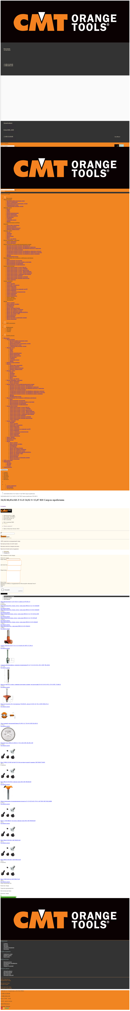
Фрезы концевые (11, 316)
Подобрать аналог (5, 608)
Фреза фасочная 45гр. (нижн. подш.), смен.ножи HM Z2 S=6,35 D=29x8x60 (20, 609)
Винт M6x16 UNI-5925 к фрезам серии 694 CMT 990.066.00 (16, 781)
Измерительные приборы (13, 222)
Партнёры (6, 964)
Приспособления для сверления (15, 263)
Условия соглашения (9, 947)
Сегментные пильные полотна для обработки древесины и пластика (24, 252)
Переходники (10, 236)
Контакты (6, 479)
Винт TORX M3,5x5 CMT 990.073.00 (10, 879)
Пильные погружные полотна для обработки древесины (21, 247)
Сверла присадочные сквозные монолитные (18, 278)
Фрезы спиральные (11, 319)
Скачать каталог (10, 335)
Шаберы (9, 255)
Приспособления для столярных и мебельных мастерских (18, 258)
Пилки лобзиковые (11, 241)
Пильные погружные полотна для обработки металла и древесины (24, 248)
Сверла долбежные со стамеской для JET (17, 289)
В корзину (3, 536)
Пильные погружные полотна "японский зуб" (18, 245)
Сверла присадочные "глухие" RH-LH (16, 267)
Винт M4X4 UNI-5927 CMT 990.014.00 (11, 859)
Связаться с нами (8, 954)
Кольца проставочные (12, 215)
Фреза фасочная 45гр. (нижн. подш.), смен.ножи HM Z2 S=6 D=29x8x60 (19, 622)
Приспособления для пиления (14, 260)
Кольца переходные (12, 214)
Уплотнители (10, 300)
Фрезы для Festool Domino (13, 308)
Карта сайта (7, 956)
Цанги (8, 237)
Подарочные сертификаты (10, 963)
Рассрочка (6, 476)
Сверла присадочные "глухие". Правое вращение (19, 272)
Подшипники (10, 217)
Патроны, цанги (8, 230)
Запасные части (8, 207)
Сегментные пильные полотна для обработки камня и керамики (23, 253)
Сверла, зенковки (8, 281)
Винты (8, 209)
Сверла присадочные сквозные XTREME (17, 277)
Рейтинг (3, 585)
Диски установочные (12, 202)
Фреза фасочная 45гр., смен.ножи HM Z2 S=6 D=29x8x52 (15, 626)
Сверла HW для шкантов (13, 285)
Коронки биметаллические (13, 228)
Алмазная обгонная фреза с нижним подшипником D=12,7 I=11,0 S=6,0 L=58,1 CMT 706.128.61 (25, 665)
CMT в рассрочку (10, 323)
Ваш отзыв (3, 582)
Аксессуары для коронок (13, 225)
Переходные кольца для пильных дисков (17, 203)
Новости (6, 477)
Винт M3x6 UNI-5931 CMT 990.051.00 (10, 840)
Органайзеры (10, 306)
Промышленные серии (12, 205)
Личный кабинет (8, 971)
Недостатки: (4, 570)
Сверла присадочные (9, 266)
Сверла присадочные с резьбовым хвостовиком (19, 274)
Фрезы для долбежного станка (14, 310)
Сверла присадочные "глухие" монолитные (18, 270)
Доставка (9, 463)
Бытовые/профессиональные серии (16, 200)
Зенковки (9, 282)
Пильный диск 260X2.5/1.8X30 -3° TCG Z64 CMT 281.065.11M (17, 743)
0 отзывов (3, 506)
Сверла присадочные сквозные (15, 275)
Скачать (9, 465)
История (9, 464)
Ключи (8, 211)
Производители (8, 962)
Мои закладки (7, 973)
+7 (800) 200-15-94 (8, 65)
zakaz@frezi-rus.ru (5, 1003)
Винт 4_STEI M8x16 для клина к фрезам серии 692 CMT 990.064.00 (18, 820)
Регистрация (7, 48)
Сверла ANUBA (11, 283)
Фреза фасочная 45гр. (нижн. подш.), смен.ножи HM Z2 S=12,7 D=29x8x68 (20, 605)
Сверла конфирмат (11, 290)
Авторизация (7, 50)
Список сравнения (11, 125)
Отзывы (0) (6, 552)
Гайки (8, 210)
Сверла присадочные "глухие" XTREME (17, 268)
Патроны (9, 234)
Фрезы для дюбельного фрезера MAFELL (17, 312)
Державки (9, 233)
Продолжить (4, 593)
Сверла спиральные (12, 293)
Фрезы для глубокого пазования (15, 309)
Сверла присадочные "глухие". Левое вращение (19, 271)
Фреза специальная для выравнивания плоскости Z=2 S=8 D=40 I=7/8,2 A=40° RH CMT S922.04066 (26, 801)
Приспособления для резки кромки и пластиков (19, 262)
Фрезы (5, 301)
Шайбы (8, 221)
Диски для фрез (11, 302)
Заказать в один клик (6, 538)
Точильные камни (11, 298)
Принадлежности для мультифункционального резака (17, 244)
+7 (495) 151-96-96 (8, 64)
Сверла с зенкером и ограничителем (16, 291)
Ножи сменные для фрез (13, 304)
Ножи (8, 259)
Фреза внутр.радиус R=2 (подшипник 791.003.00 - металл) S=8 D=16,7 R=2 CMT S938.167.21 (25, 704)
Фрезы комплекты (11, 315)
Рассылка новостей (8, 975)
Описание (6, 551)
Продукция (9, 198)
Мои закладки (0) (11, 124)
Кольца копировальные (13, 213)
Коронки (6, 224)
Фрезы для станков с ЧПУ (13, 313)
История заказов (8, 972)
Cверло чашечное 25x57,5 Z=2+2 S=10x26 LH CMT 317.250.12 (17, 645)
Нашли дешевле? (8, 526)
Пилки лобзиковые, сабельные (11, 240)
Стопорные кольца (11, 220)
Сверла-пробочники (12, 296)
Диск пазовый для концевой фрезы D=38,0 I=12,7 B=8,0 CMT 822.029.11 (19, 723)
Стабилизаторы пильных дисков (15, 206)
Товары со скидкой (8, 966)
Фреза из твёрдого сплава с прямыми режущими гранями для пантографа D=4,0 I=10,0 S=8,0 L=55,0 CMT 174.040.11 (31, 684)
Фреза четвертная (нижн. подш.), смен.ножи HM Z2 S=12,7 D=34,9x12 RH (20, 614)
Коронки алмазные (11, 226)
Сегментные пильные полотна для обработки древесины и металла (24, 251)
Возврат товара (7, 955)
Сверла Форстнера (11, 286)
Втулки (8, 232)
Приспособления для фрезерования (16, 264)
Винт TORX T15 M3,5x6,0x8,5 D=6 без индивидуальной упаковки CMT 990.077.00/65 (23, 762)
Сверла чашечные (11, 279)
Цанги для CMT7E (11, 239)
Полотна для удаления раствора (15, 249)
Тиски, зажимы (11, 297)
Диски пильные (8, 199)
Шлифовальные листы (12, 256)
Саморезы (9, 218)
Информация (9, 327)
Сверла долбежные (11, 287)
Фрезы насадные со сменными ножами (17, 317)
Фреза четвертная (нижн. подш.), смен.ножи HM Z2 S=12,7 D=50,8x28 (19, 618)
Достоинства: (4, 564)
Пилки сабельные (11, 243)
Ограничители (10, 305)
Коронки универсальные (13, 229)
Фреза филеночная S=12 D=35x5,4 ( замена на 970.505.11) (15, 601)
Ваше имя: (3, 559)
